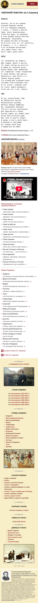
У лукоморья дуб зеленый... (14, 346)
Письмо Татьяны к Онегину (13, 249)
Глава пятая (7, 229)
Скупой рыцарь (13, 541)
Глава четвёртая (9, 224)
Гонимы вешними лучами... (13, 242)
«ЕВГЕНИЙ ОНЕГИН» (13, 139)
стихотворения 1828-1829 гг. (20, 400)
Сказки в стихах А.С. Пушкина (15, 351)
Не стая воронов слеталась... (15, 316)
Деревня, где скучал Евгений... (15, 217)
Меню (31, 4)
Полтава (6, 289)
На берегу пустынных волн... (15, 311)
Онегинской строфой (13, 171)
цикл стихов (7, 336)
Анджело (6, 274)
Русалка (11, 539)
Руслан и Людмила (10, 344)
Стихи (13, 573)
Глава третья (8, 219)
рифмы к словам (20, 565)
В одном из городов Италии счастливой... (19, 276)
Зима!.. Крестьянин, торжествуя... (16, 232)
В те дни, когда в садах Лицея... (15, 247)
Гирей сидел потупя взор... (14, 331)
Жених (6, 480)
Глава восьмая (8, 244)
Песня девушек (9, 254)
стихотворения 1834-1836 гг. (20, 404)
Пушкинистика (16, 577)
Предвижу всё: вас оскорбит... (15, 264)
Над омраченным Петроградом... (16, 306)
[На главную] (4, 8)
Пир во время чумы (15, 537)
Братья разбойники (10, 314)
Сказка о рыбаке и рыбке (13, 493)
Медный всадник (9, 309)
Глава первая (8, 209)
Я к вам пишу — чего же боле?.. (15, 252)
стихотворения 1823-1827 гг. (20, 398)
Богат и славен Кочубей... (13, 291)
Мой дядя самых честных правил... (16, 212)
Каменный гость (13, 533)
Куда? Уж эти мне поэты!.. (13, 222)
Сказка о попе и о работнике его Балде (18, 491)
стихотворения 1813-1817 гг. (20, 393)
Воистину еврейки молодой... (15, 301)
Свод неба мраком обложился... (15, 286)
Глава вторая (8, 214)
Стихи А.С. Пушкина (11, 355)
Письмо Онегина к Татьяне (13, 262)
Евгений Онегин (20, 521)
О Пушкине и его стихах (29, 575)
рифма (15, 565)
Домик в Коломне (9, 279)
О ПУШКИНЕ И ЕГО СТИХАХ (19, 364)
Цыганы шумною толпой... (14, 321)
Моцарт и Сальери (14, 535)
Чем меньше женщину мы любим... (16, 227)
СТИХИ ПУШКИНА (19, 390)
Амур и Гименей (10, 478)
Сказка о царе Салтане (12, 496)
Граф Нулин (7, 324)
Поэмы (18, 573)
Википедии (25, 173)
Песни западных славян (12, 334)
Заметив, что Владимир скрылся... (17, 237)
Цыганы (6, 319)
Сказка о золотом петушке (13, 482)
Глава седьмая (8, 239)
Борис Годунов (13, 530)
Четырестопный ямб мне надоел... (17, 281)
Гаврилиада (7, 299)
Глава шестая (8, 234)
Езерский (6, 304)
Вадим (5, 284)
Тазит (5, 294)
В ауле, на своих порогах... (13, 341)
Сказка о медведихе (11, 485)
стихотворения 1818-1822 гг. (20, 396)
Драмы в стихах (30, 573)
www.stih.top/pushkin (8, 600)
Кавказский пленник (11, 339)
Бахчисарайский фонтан (12, 329)
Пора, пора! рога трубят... (14, 326)
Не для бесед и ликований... (14, 296)
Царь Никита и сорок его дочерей (16, 498)
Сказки (22, 573)
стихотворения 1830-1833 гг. (20, 402)
